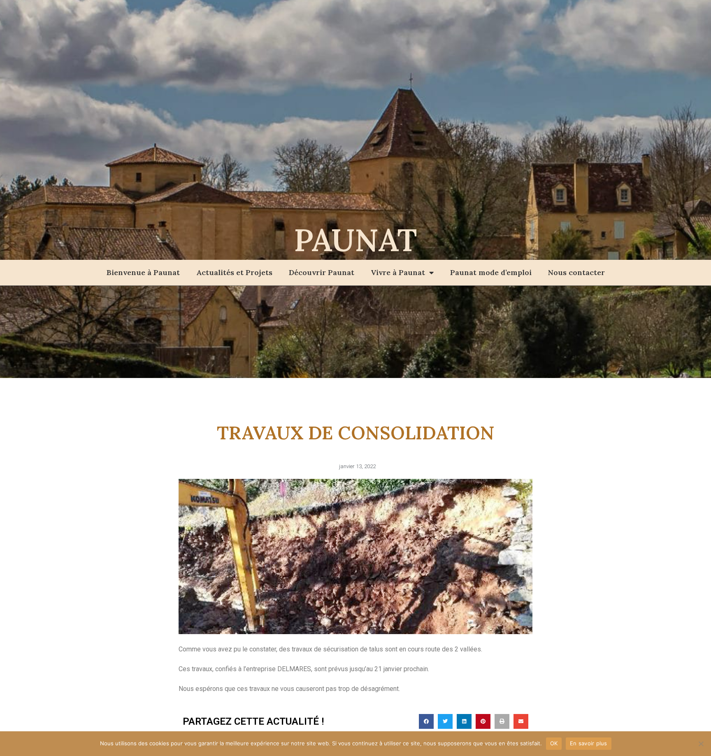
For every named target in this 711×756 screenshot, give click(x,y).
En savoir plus (588, 743)
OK (554, 743)
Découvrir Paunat (321, 272)
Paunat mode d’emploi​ (491, 272)
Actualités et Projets (234, 272)
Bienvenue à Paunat (143, 272)
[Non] (701, 744)
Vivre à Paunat (398, 272)
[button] (426, 721)
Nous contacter (576, 272)
